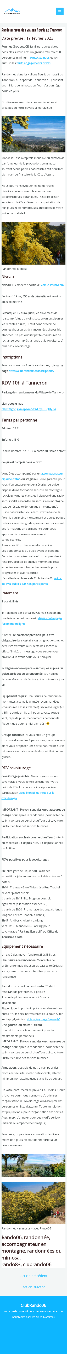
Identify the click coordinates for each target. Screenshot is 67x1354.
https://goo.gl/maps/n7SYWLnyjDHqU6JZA (29, 409)
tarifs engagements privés (33, 63)
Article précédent (33, 1275)
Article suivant (34, 1287)
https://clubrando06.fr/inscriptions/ (31, 371)
